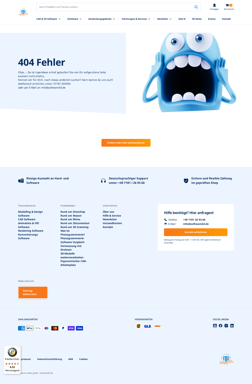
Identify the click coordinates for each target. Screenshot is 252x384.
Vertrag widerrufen (30, 292)
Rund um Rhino (70, 219)
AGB (70, 359)
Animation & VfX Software (28, 225)
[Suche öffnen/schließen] (196, 7)
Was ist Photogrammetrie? (73, 232)
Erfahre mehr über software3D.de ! (126, 142)
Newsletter (110, 219)
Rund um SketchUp (73, 211)
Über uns (108, 211)
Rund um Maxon (71, 215)
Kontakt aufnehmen (196, 232)
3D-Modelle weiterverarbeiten (72, 255)
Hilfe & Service (112, 215)
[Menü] (18, 348)
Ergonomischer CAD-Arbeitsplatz (74, 263)
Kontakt (108, 227)
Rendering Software (30, 230)
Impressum (24, 359)
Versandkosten (112, 223)
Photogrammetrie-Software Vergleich (72, 240)
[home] (23, 12)
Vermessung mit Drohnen (71, 248)
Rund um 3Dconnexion (75, 223)
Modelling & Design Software (30, 213)
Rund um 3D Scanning (75, 227)
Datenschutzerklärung (49, 359)
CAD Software (26, 219)
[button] (229, 7)
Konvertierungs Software (28, 236)
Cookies (83, 359)
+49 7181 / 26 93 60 (131, 183)
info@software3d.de (53, 87)
